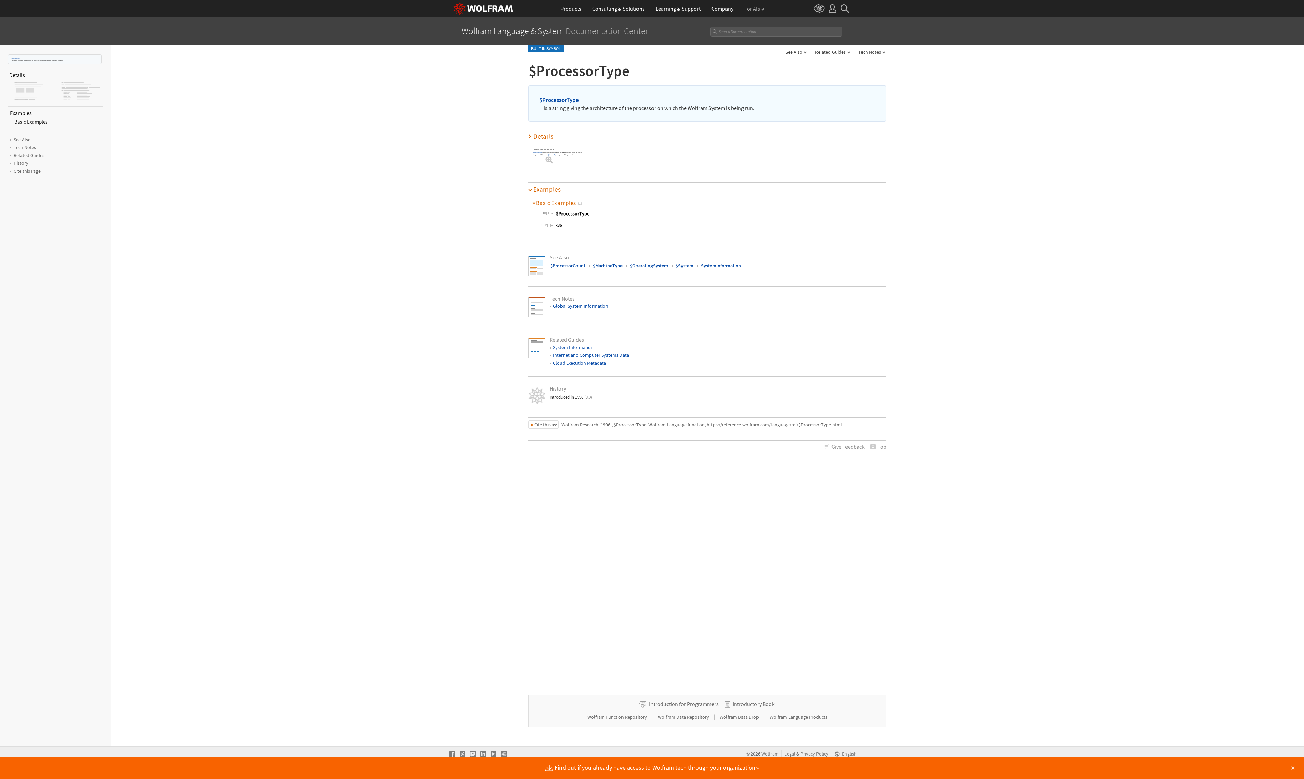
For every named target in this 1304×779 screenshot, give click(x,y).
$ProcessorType (15, 58)
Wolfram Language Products (798, 717)
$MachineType (608, 266)
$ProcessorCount (567, 266)
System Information (573, 347)
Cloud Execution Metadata (579, 363)
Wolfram (770, 754)
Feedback (848, 446)
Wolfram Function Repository (617, 717)
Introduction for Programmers (684, 704)
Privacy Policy (814, 754)
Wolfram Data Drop (740, 717)
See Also (794, 52)
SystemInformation (721, 266)
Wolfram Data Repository (684, 717)
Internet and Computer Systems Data (591, 355)
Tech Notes (869, 52)
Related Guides (830, 52)
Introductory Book (754, 704)
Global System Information (580, 306)
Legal (789, 754)
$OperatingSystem (649, 266)
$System (684, 266)
